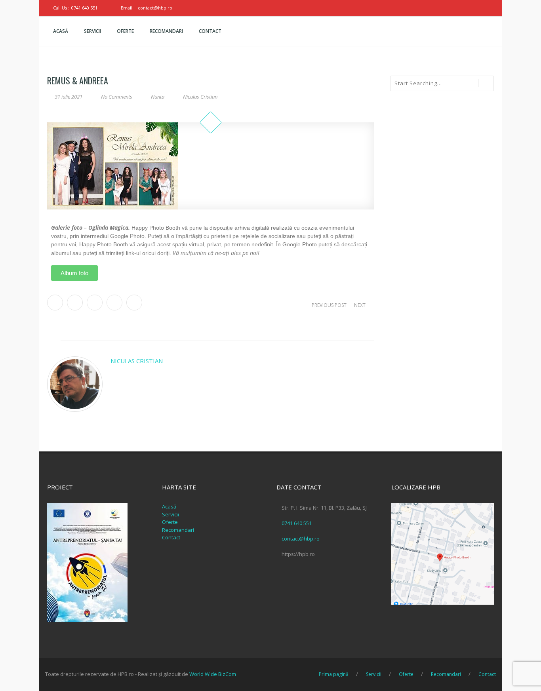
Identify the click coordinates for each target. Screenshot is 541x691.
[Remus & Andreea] (210, 165)
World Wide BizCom (212, 674)
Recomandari (178, 529)
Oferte (170, 521)
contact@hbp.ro (155, 8)
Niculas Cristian (136, 361)
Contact (171, 537)
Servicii (170, 514)
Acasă (169, 506)
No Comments (116, 96)
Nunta (157, 96)
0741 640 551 (84, 8)
